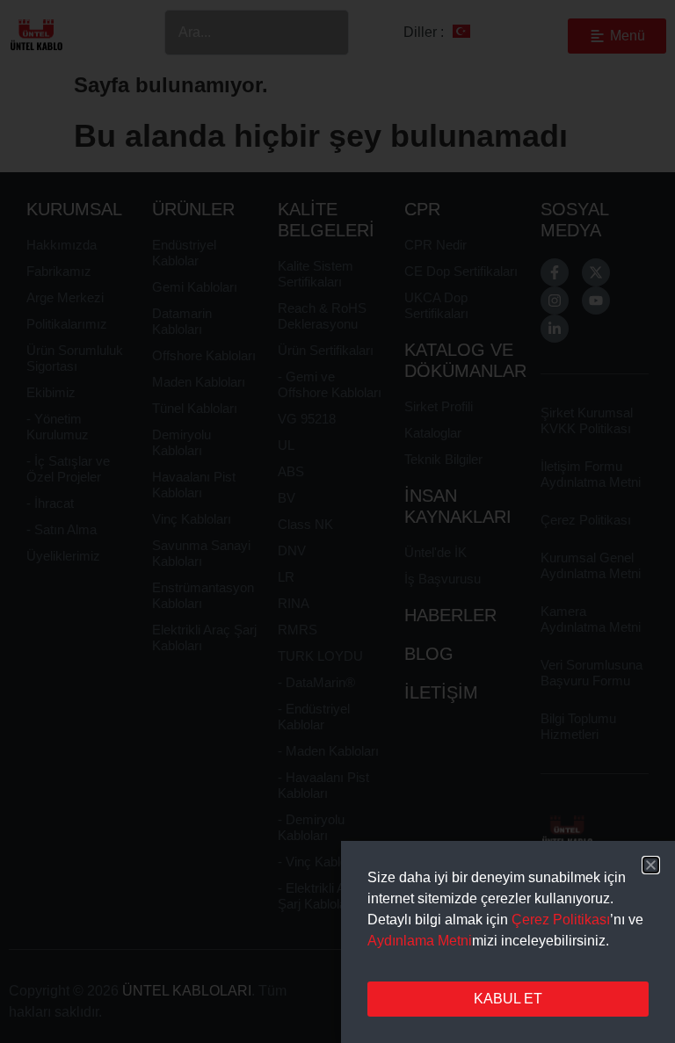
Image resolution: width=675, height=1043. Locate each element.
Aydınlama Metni (419, 940)
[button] (650, 865)
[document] (337, 521)
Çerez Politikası (561, 919)
